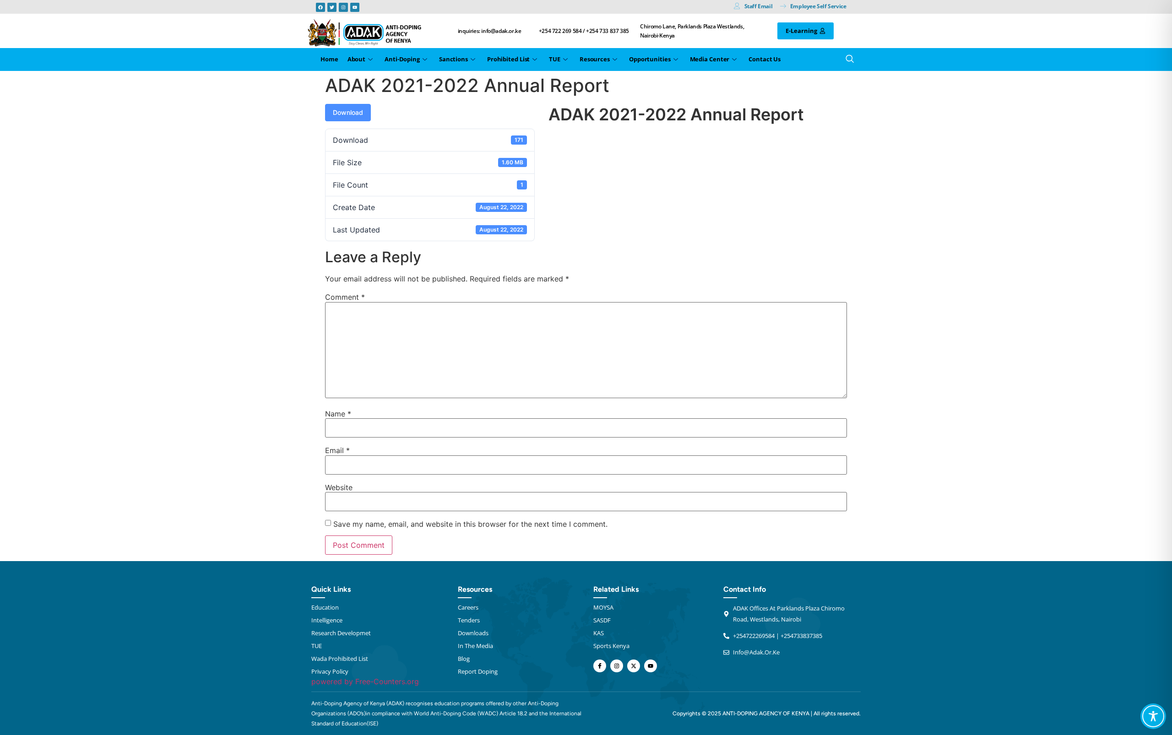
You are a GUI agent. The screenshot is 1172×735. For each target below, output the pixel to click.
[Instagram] (343, 7)
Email (337, 450)
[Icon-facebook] (599, 665)
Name (338, 413)
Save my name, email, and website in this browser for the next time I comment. (470, 524)
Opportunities (650, 59)
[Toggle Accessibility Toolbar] (1153, 716)
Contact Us (765, 59)
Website (339, 487)
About (356, 59)
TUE (554, 59)
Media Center (710, 59)
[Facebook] (320, 7)
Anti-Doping (402, 59)
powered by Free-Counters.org (365, 681)
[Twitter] (331, 7)
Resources (595, 59)
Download (348, 112)
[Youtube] (354, 7)
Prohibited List (508, 59)
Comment (345, 297)
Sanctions (453, 59)
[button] (847, 59)
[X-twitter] (633, 665)
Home (329, 59)
